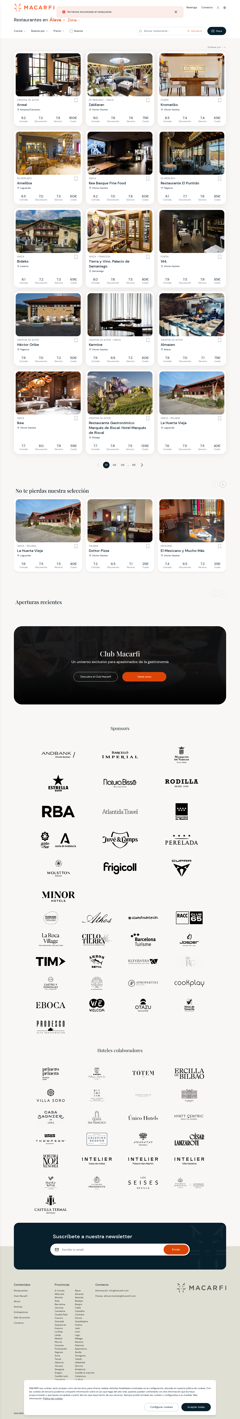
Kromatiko (169, 104)
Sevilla (78, 1352)
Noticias (18, 1306)
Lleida (58, 1335)
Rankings (191, 7)
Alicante (79, 1294)
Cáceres (59, 1307)
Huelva (78, 1324)
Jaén (77, 1328)
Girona (78, 1317)
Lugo (77, 1335)
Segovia (59, 1352)
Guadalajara (81, 1321)
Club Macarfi (20, 1295)
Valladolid (80, 1362)
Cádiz (78, 1307)
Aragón (58, 1372)
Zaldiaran (96, 104)
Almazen (168, 344)
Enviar (176, 1249)
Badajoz (79, 1300)
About (17, 1301)
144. (164, 261)
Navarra (79, 1341)
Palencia (79, 1345)
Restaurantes (21, 1290)
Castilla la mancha (84, 1372)
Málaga (79, 1338)
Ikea (20, 423)
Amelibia (24, 183)
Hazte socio (144, 676)
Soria (57, 1355)
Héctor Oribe (28, 344)
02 (114, 465)
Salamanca (81, 1348)
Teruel (58, 1359)
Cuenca (59, 1317)
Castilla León (61, 1376)
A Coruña (59, 1290)
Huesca (59, 1328)
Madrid (58, 1338)
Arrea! (22, 104)
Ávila (57, 1300)
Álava (78, 1290)
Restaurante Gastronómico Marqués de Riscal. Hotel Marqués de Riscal (117, 428)
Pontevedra (61, 1348)
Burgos (78, 1304)
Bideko (23, 261)
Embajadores (21, 1312)
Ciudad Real (61, 1314)
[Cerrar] (175, 12)
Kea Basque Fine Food (107, 183)
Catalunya (80, 1376)
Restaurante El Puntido (180, 183)
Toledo (78, 1359)
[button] (218, 7)
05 (134, 465)
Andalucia (80, 1369)
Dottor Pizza (99, 550)
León (77, 1331)
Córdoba (79, 1314)
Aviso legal (18, 1413)
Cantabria (60, 1311)
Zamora (79, 1365)
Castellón (80, 1311)
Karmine (96, 344)
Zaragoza (59, 1369)
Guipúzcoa (60, 1324)
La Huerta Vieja (173, 423)
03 (122, 465)
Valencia (59, 1362)
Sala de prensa (22, 1317)
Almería (59, 1297)
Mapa (219, 31)
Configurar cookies (161, 1407)
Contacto (207, 7)
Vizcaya (59, 1365)
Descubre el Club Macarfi (95, 676)
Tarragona (80, 1355)
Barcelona (60, 1304)
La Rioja (59, 1331)
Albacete (59, 1294)
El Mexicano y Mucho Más (182, 550)
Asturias (79, 1297)
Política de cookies (53, 1398)
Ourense (59, 1345)
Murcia (58, 1341)
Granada (59, 1321)
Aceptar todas (196, 1407)
